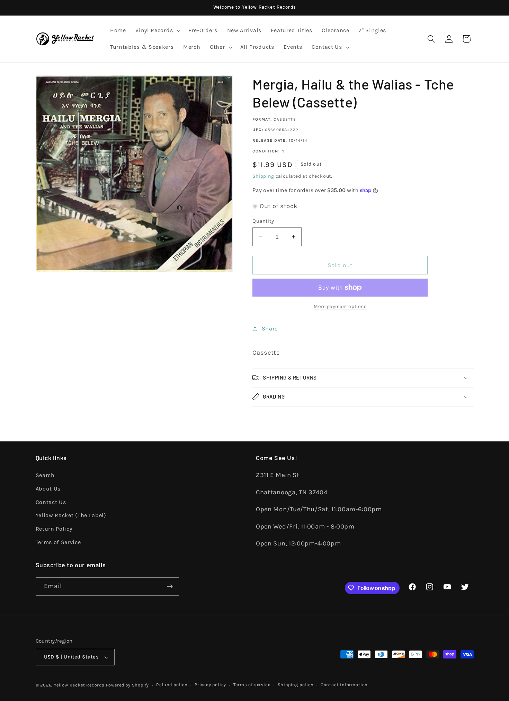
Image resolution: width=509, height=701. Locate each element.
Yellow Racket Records (79, 685)
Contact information (344, 684)
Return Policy (54, 528)
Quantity (263, 221)
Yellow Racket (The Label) (71, 515)
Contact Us (51, 502)
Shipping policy (295, 684)
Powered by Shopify (127, 685)
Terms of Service (58, 542)
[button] (157, 30)
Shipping (263, 176)
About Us (48, 488)
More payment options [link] (340, 306)
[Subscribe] (170, 586)
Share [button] (270, 328)
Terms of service (251, 684)
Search (45, 475)
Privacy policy (210, 684)
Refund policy (171, 684)
